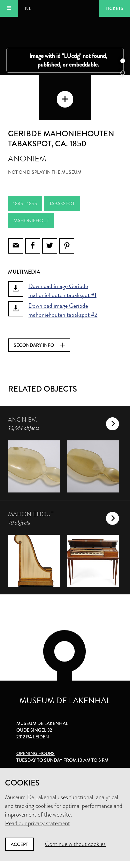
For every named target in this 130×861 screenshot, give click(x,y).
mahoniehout (31, 220)
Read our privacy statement (37, 823)
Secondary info (34, 345)
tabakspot (62, 203)
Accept (19, 844)
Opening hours (35, 753)
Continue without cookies (75, 844)
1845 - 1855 (25, 203)
